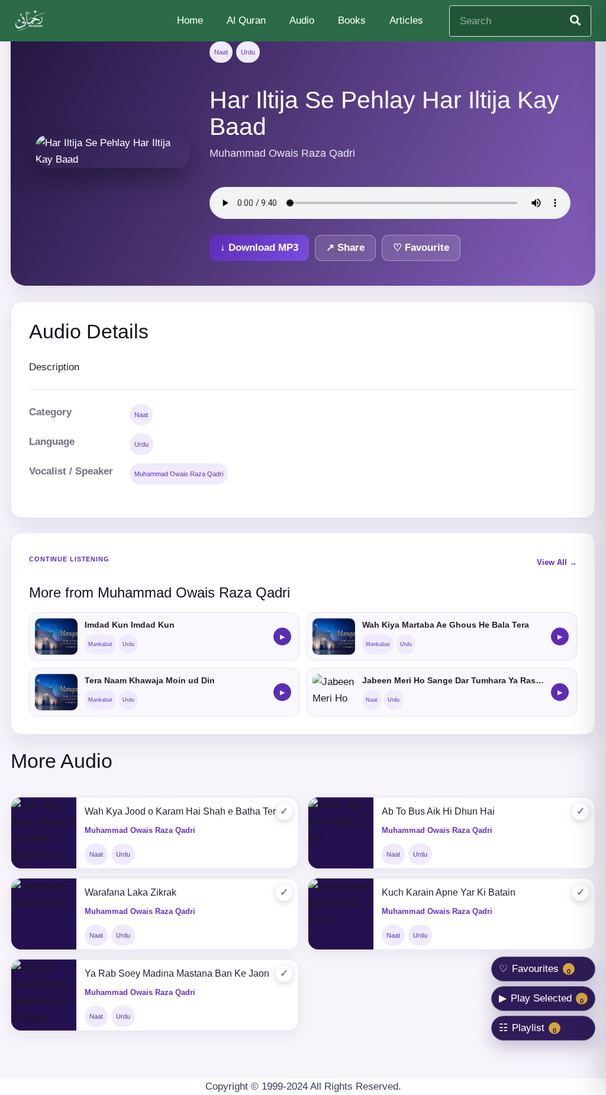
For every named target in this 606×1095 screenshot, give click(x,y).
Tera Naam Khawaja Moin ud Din (150, 680)
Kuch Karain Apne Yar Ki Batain (448, 892)
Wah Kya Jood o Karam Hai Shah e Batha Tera (183, 811)
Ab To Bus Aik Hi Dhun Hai (438, 811)
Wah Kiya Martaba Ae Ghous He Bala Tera (445, 624)
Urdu (248, 52)
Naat (221, 52)
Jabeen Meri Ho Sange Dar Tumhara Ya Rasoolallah (453, 680)
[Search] (575, 20)
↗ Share (345, 247)
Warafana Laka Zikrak (130, 892)
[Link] (31, 21)
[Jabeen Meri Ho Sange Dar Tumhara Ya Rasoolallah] (333, 692)
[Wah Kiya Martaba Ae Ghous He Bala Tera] (333, 636)
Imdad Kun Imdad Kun (130, 624)
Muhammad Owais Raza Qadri (178, 473)
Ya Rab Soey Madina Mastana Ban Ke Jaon (177, 973)
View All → (557, 562)
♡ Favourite (421, 247)
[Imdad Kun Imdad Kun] (56, 636)
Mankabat (100, 644)
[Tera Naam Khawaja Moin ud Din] (56, 692)
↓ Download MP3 (259, 247)
